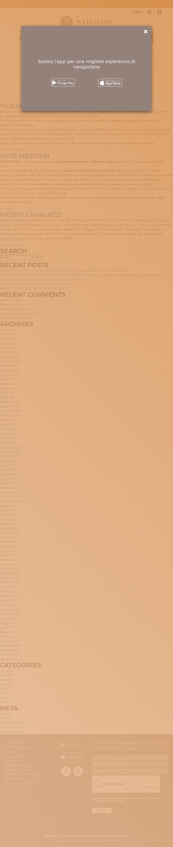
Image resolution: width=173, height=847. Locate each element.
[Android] (63, 83)
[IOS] (110, 83)
